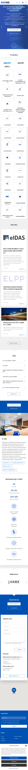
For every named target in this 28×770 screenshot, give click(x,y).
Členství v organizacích (9, 469)
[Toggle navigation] (26, 2)
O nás (2, 736)
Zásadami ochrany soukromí (13, 722)
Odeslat (20, 649)
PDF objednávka (14, 608)
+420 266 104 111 (7, 663)
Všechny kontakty (13, 676)
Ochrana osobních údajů (13, 768)
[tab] (7, 63)
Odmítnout (14, 761)
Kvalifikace (3, 740)
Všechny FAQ (13, 394)
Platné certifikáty (14, 405)
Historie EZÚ (6, 462)
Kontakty (16, 738)
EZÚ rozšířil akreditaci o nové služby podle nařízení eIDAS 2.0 (13, 251)
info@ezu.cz (6, 662)
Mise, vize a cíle (6, 466)
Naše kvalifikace (14, 408)
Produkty (3, 738)
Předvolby (14, 765)
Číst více (21, 269)
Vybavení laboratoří (17, 462)
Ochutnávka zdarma (14, 29)
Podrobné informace (14, 33)
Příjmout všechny (14, 758)
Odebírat (14, 726)
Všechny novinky (13, 343)
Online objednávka (14, 603)
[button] (26, 745)
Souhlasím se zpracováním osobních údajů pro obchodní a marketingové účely (15, 643)
